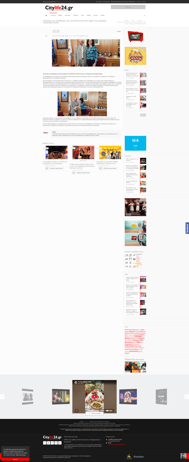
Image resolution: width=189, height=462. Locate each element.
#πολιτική (128, 329)
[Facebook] (137, 1)
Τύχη (137, 266)
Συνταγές (132, 347)
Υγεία (135, 349)
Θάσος (143, 337)
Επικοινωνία (106, 1)
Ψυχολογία (127, 351)
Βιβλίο (126, 335)
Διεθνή (142, 335)
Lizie (140, 329)
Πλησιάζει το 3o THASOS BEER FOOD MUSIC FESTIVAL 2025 (107, 163)
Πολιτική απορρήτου (85, 456)
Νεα (138, 342)
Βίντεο (144, 333)
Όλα (119, 31)
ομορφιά (127, 353)
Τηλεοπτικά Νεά (129, 349)
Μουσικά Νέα (138, 340)
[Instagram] (143, 1)
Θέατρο (128, 339)
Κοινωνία (139, 20)
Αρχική (126, 20)
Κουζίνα (126, 340)
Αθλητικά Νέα (129, 333)
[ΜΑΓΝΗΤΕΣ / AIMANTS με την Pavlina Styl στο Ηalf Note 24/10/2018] (185, 456)
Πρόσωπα (138, 346)
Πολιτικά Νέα (136, 344)
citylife (66, 36)
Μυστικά (134, 342)
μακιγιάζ (140, 351)
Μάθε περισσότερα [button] (21, 455)
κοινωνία (133, 351)
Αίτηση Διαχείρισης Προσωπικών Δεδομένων (123, 1)
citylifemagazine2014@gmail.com (67, 1)
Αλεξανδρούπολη (138, 333)
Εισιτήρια (132, 337)
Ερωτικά (138, 258)
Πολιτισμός (129, 346)
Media (142, 329)
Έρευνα (137, 331)
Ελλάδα (138, 336)
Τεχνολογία (141, 347)
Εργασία (138, 261)
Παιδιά (142, 342)
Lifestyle (133, 329)
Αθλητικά (142, 331)
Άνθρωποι (132, 331)
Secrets (127, 331)
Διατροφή (136, 335)
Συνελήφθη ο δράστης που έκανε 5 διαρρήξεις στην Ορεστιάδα (55, 163)
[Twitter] (139, 1)
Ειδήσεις (127, 337)
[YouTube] (141, 1)
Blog (133, 20)
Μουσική (128, 342)
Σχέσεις (136, 347)
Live (137, 329)
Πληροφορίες (129, 344)
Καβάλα (142, 339)
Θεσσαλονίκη (135, 339)
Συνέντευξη (127, 347)
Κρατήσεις (130, 340)
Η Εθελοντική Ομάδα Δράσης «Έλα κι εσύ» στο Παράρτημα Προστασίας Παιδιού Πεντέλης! (82, 166)
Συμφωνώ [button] (15, 459)
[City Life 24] (59, 8)
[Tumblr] (145, 1)
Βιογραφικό (130, 335)
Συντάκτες (99, 1)
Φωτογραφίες (140, 349)
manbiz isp (67, 457)
